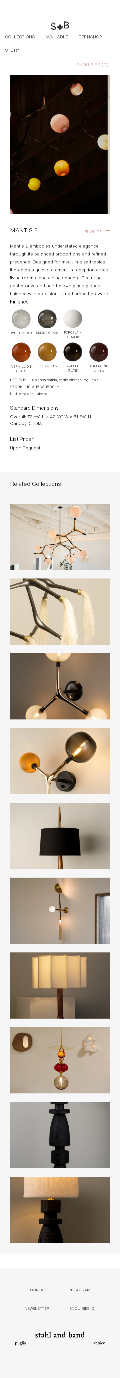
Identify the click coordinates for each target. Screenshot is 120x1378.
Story (12, 49)
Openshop (90, 36)
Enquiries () (92, 64)
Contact (39, 1326)
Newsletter (37, 1345)
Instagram (79, 1326)
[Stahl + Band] (60, 26)
